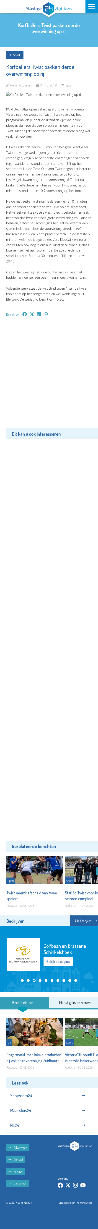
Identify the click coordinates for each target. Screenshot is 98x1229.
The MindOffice (83, 1202)
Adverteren (20, 1148)
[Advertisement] (49, 376)
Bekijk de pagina (58, 961)
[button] (22, 980)
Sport (16, 55)
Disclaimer (19, 1183)
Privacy (18, 1171)
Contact (18, 1159)
